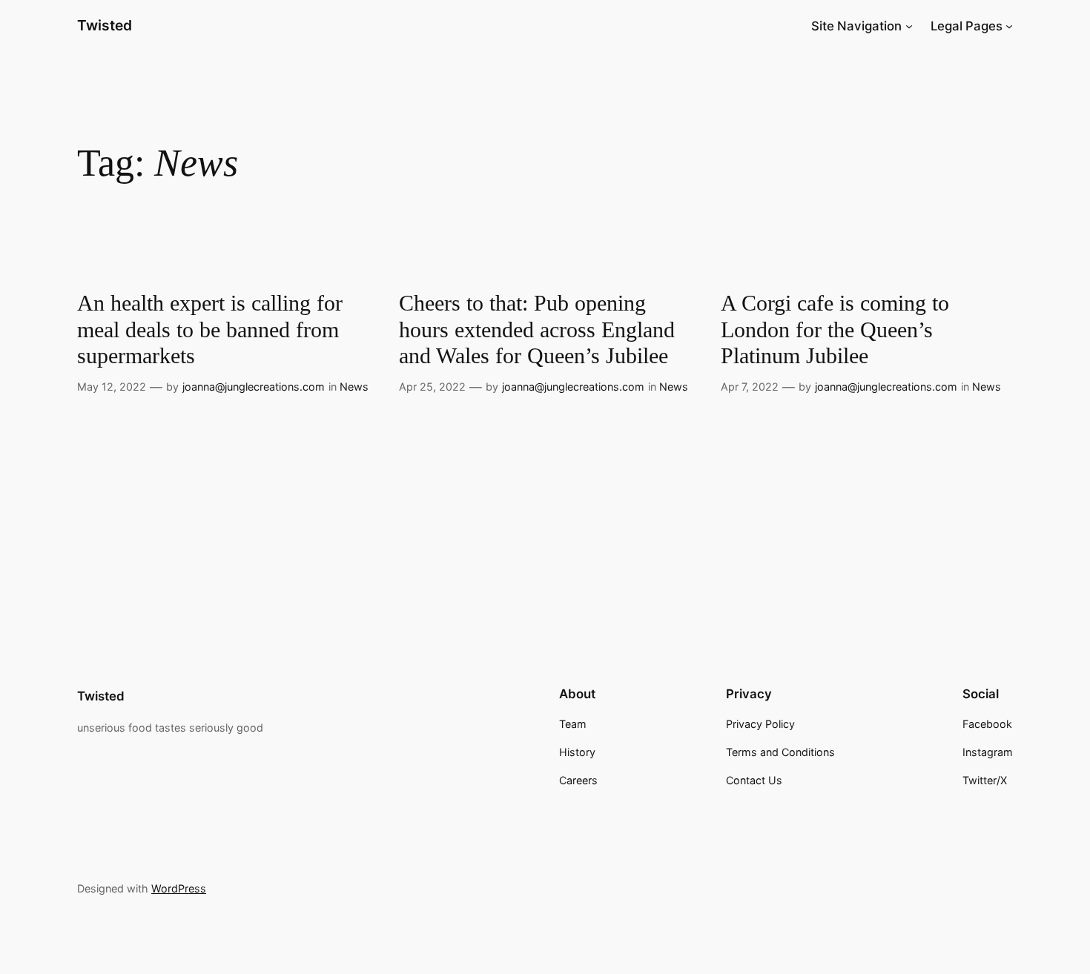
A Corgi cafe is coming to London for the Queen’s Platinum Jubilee (835, 329)
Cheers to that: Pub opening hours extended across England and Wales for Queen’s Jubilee (537, 329)
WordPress (178, 888)
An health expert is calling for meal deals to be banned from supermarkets (210, 329)
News (354, 386)
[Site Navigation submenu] (909, 26)
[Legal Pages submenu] (1009, 26)
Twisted (104, 25)
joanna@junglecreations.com (253, 386)
